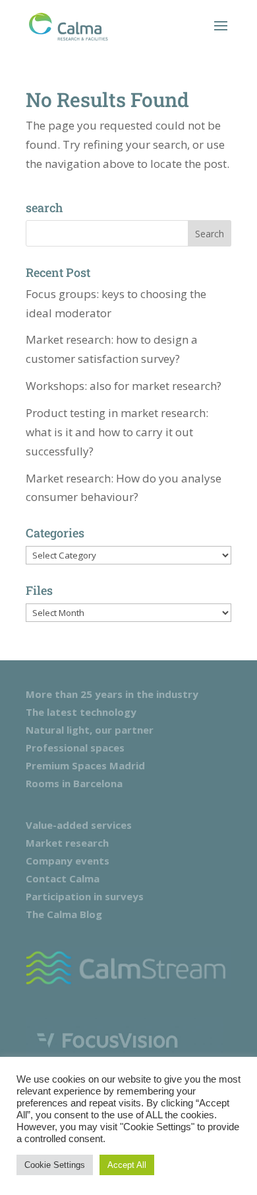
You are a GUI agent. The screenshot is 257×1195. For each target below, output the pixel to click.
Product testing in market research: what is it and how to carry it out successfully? (117, 432)
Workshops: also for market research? (123, 385)
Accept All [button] (126, 1165)
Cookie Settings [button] (54, 1165)
